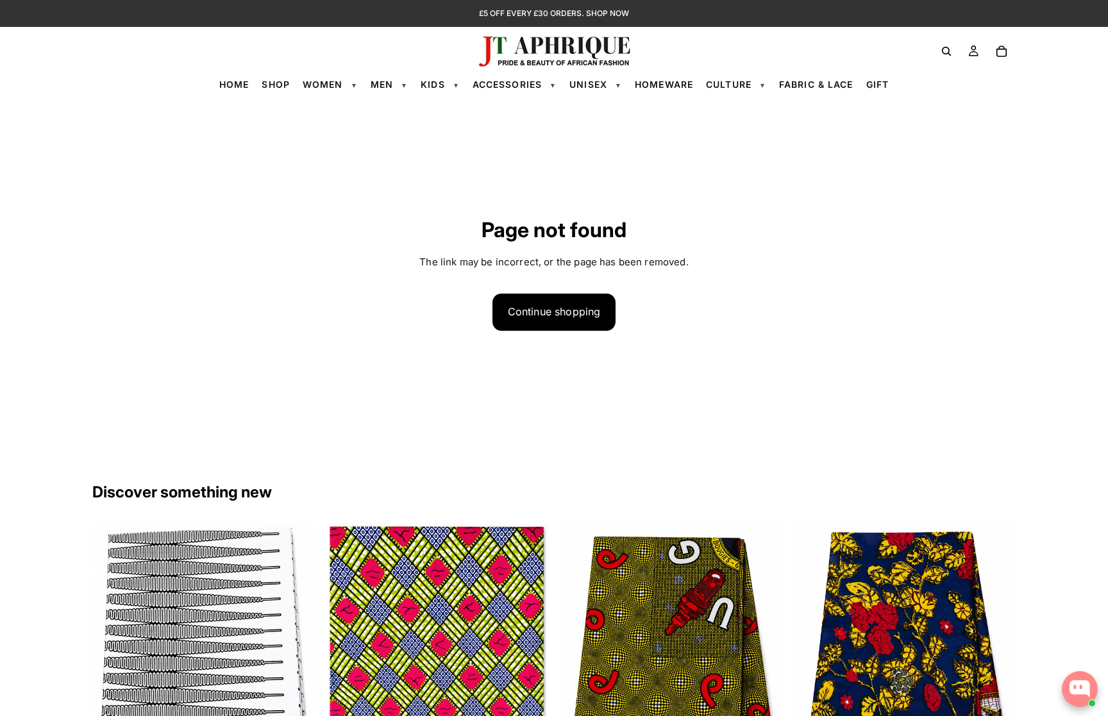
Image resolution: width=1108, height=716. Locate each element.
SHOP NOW (607, 13)
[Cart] (1001, 51)
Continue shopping (554, 311)
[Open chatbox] (1080, 689)
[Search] (946, 51)
